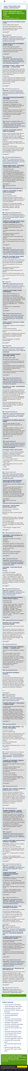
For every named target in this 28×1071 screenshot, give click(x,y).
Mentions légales (11, 1055)
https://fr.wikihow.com (11, 441)
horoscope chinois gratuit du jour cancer (13, 1028)
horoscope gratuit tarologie (12, 1026)
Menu (24, 1)
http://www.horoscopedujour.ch (12, 588)
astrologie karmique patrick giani (16, 833)
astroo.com (8, 247)
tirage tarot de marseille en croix (10, 930)
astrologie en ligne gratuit (11, 1022)
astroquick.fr (8, 35)
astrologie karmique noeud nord (12, 700)
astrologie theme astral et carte (9, 40)
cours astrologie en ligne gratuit (13, 1020)
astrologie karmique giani (8, 835)
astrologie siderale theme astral (15, 379)
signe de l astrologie (9, 447)
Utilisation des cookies (20, 1057)
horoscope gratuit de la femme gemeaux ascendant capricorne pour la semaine (14, 1010)
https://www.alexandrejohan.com (13, 378)
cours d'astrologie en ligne (8, 316)
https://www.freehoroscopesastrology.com (13, 188)
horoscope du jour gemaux (12, 1013)
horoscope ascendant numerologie (14, 1024)
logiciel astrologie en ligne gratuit (18, 161)
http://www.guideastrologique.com (13, 157)
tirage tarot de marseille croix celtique (17, 928)
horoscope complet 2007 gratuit (13, 1031)
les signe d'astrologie (18, 755)
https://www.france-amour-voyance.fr (14, 620)
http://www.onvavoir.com (11, 644)
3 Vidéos (11, 18)
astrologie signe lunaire (7, 755)
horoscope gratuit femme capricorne (11, 1016)
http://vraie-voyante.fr (11, 724)
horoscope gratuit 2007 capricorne (14, 1038)
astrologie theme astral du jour (18, 382)
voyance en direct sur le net (15, 989)
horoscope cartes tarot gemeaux (13, 1019)
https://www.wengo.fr (10, 695)
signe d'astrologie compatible (13, 217)
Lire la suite (5, 32)
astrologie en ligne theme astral (9, 38)
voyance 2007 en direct (11, 1035)
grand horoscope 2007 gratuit (12, 1047)
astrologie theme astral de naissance (17, 123)
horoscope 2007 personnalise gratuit (12, 1041)
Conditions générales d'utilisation (12, 1056)
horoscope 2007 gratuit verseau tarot (12, 1044)
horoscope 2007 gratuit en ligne (13, 1036)
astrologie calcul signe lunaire (16, 753)
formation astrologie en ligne (16, 560)
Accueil (4, 1055)
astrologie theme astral (13, 350)
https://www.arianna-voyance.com (13, 532)
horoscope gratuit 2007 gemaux (13, 1033)
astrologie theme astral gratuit (16, 36)
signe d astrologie (7, 756)
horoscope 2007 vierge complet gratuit (12, 1049)
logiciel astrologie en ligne (7, 215)
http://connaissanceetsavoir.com (13, 959)
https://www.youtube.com (11, 411)
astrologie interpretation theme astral (16, 39)
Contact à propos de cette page (10, 1058)
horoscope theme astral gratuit (12, 93)
